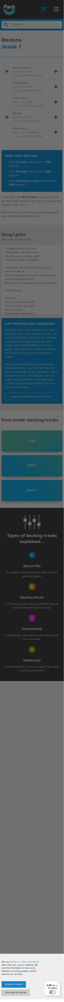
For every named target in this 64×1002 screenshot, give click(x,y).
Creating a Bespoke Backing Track (31, 396)
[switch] (52, 992)
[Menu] (58, 983)
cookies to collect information (24, 962)
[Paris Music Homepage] (9, 9)
